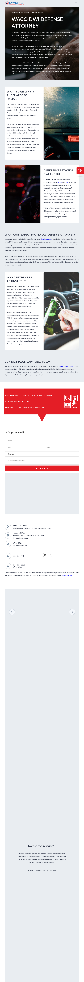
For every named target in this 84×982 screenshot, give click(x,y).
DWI (60, 182)
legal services (46, 239)
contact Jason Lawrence (67, 366)
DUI (66, 182)
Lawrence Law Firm (69, 575)
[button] (76, 3)
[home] (14, 3)
